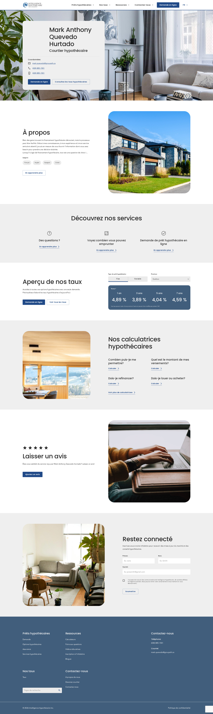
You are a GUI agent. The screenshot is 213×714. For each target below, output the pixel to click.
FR (184, 5)
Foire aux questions (73, 644)
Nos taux (103, 5)
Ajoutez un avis (32, 474)
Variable (137, 279)
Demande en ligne (168, 5)
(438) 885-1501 (38, 68)
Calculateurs (70, 639)
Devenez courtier (72, 682)
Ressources (121, 5)
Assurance (27, 649)
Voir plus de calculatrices (120, 392)
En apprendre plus (34, 173)
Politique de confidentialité (179, 708)
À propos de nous (72, 677)
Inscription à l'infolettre (75, 654)
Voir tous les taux (58, 302)
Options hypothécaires (32, 644)
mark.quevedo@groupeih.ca (44, 63)
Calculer (112, 368)
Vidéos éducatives (72, 649)
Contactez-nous (143, 5)
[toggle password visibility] (59, 690)
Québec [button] (156, 279)
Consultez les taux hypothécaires (71, 82)
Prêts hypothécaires (81, 5)
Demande (27, 639)
